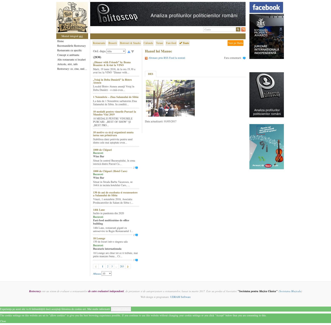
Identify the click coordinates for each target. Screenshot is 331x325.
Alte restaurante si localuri (71, 59)
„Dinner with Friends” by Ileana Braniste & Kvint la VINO (112, 63)
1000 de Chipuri (102, 150)
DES (150, 74)
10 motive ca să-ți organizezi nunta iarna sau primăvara (113, 133)
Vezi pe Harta (235, 43)
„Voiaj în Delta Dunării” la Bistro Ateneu (112, 81)
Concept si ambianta (68, 55)
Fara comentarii (232, 58)
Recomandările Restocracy (71, 45)
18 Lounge (99, 238)
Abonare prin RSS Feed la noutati (166, 58)
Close (3, 321)
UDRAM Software (180, 297)
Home (60, 41)
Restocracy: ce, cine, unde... (72, 68)
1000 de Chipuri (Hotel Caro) (110, 171)
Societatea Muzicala (290, 291)
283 (122, 266)
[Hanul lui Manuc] (170, 98)
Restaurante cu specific (69, 50)
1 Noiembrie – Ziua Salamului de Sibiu (115, 97)
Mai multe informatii (98, 309)
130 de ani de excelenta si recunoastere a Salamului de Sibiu (115, 193)
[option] (168, 14)
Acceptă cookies (121, 309)
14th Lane (99, 210)
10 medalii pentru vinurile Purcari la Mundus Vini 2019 (114, 112)
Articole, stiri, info (67, 64)
